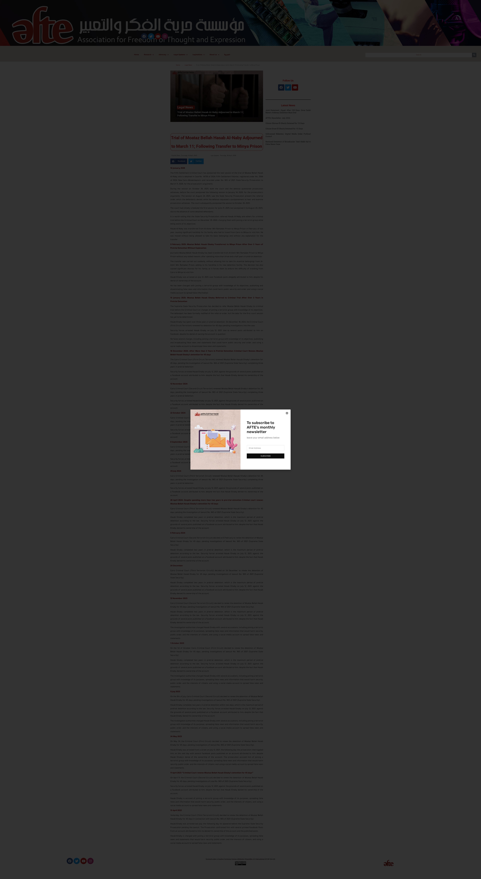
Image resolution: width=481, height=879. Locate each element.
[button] (287, 413)
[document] (240, 439)
